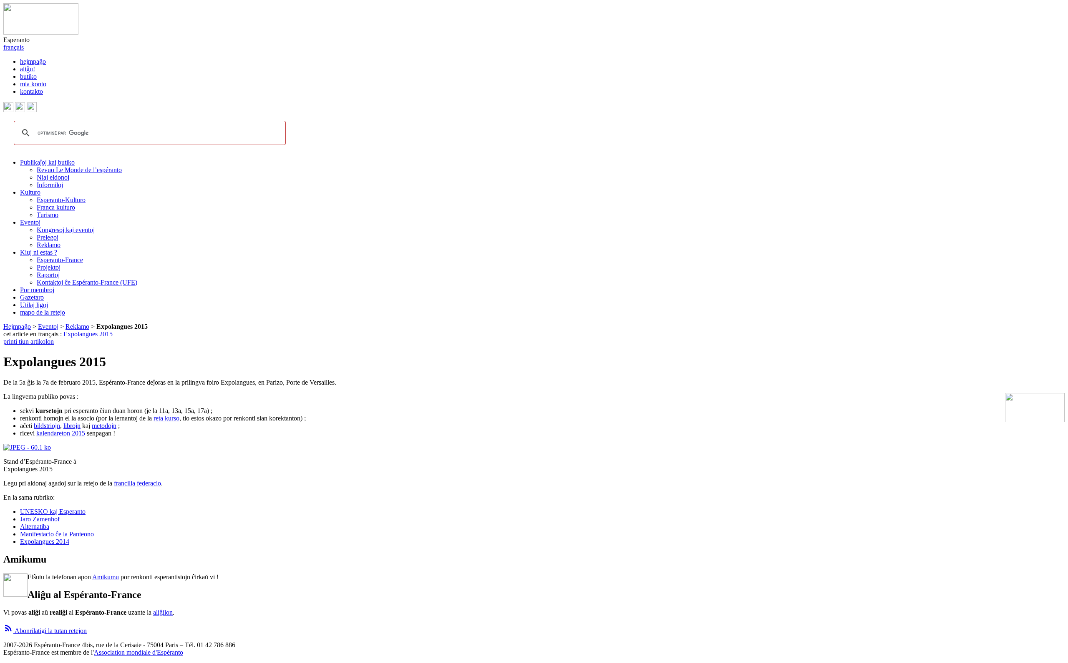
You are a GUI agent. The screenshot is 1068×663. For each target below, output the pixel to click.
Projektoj (48, 267)
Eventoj (30, 222)
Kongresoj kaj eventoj (66, 229)
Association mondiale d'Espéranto (138, 652)
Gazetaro (32, 297)
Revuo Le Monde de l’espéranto (79, 169)
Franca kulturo (56, 207)
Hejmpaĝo (17, 326)
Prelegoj (47, 237)
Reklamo (48, 244)
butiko (28, 76)
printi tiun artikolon (28, 341)
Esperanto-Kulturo (61, 199)
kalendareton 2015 (60, 433)
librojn (72, 425)
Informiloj (50, 184)
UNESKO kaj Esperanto (53, 511)
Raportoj (48, 274)
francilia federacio (137, 483)
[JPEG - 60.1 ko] (27, 447)
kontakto (31, 91)
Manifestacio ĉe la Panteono (57, 534)
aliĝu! (27, 69)
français (13, 47)
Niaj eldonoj (53, 177)
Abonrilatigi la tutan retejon (45, 630)
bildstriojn (47, 425)
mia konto (33, 84)
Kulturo (30, 192)
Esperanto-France (60, 259)
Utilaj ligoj (34, 304)
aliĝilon (163, 612)
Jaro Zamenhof (40, 519)
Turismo (47, 214)
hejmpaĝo (33, 61)
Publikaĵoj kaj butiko (47, 162)
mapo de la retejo (42, 312)
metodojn (104, 425)
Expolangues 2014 (44, 541)
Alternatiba (34, 526)
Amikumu (105, 576)
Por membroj (37, 289)
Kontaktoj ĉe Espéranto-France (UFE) (87, 282)
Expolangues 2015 (88, 334)
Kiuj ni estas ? (38, 252)
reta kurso (166, 418)
